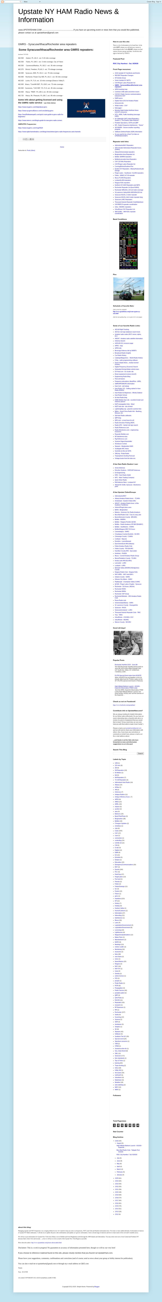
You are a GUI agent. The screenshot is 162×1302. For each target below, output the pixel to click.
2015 (117, 1206)
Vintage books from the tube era (125, 458)
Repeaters (118, 1002)
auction (117, 809)
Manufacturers (119, 939)
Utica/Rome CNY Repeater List (125, 209)
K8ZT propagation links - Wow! (124, 404)
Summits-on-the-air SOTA (123, 451)
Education (118, 862)
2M (116, 768)
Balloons (117, 814)
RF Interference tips (121, 436)
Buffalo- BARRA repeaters (123, 157)
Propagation (119, 988)
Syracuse (118, 1056)
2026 (117, 1141)
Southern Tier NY (120, 1036)
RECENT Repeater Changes (124, 75)
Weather (117, 1082)
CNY (116, 833)
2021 (117, 1189)
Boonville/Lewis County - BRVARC (126, 517)
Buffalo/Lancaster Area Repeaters (126, 159)
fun (116, 889)
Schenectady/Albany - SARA (124, 603)
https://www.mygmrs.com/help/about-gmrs (32, 107)
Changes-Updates (121, 823)
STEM (117, 1046)
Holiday (117, 906)
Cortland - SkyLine (121, 539)
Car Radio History (120, 355)
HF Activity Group (120, 78)
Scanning (118, 1017)
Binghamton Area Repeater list (124, 154)
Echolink (117, 857)
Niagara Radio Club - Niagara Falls (126, 572)
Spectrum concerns (121, 1041)
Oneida (117, 973)
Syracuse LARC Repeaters (123, 199)
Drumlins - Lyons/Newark (123, 541)
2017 (117, 1200)
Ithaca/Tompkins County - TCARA (125, 558)
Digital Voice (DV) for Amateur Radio (126, 101)
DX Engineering (120, 473)
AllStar (117, 787)
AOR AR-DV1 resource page (124, 343)
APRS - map (119, 346)
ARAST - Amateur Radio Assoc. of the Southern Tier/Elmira (127, 504)
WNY (116, 1087)
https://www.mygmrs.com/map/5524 (30, 128)
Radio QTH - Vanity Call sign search (126, 425)
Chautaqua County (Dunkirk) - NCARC (127, 534)
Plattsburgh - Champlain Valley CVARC (127, 582)
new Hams (118, 956)
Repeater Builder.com (122, 434)
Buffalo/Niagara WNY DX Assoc (125, 529)
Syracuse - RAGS (120, 607)
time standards (119, 1058)
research (117, 1005)
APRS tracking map (121, 89)
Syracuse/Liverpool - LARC (123, 610)
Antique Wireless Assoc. (122, 797)
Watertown (118, 1080)
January (119, 1175)
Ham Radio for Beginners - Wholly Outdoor (128, 393)
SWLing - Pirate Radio (122, 453)
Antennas (118, 792)
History (117, 903)
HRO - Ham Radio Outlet (123, 475)
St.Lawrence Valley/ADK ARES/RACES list (128, 192)
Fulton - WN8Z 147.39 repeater (125, 175)
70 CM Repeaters (120, 780)
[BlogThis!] (26, 139)
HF (116, 901)
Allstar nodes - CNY (121, 105)
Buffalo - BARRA (120, 519)
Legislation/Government (122, 927)
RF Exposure (119, 1007)
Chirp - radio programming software (126, 360)
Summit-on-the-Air (121, 1048)
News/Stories (119, 961)
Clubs (117, 831)
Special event (119, 1039)
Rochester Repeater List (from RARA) (127, 187)
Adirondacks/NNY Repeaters (124, 145)
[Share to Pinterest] (33, 139)
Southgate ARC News (122, 448)
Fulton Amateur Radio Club (123, 546)
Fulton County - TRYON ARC (124, 548)
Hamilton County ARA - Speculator (126, 551)
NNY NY (117, 969)
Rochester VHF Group (122, 594)
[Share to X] (28, 139)
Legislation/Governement (123, 925)
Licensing (118, 930)
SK (116, 1029)
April (118, 1166)
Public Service (119, 990)
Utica (116, 1068)
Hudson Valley (119, 908)
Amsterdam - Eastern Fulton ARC (125, 501)
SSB (116, 1044)
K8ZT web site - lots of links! (124, 406)
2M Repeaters (119, 770)
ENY (116, 867)
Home (62, 147)
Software (117, 1034)
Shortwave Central (121, 444)
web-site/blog (119, 1085)
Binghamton (119, 819)
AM (116, 789)
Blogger (96, 1287)
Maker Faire (119, 937)
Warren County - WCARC (123, 622)
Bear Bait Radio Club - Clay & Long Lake (128, 515)
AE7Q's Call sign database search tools (127, 332)
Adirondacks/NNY (120, 496)
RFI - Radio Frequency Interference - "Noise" (129, 125)
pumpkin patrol (119, 993)
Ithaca (117, 920)
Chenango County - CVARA (124, 536)
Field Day (118, 874)
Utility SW (118, 1070)
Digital (117, 850)
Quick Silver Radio (121, 480)
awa (116, 811)
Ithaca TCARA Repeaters (123, 178)
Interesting (118, 915)
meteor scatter (119, 947)
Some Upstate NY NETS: (123, 80)
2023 (117, 1184)
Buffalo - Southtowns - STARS (124, 527)
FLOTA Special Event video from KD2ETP (128, 675)
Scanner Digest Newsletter (123, 441)
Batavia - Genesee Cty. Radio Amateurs (127, 512)
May (118, 1163)
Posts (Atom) (31, 150)
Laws (116, 922)
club (116, 828)
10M (116, 763)
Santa (117, 1014)
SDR (116, 1022)
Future (117, 894)
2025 (117, 1178)
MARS (117, 942)
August (119, 1143)
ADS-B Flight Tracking (122, 329)
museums (118, 952)
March (119, 1169)
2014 (117, 1209)
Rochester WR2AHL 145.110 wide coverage (129, 190)
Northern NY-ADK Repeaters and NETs (127, 185)
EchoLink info (119, 103)
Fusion (117, 891)
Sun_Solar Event (120, 1051)
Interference (119, 918)
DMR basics (119, 98)
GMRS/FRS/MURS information (124, 384)
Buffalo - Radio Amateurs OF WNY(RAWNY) (129, 524)
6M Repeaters (119, 777)
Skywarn (117, 1031)
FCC (116, 872)
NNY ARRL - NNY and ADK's (124, 574)
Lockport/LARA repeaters (123, 180)
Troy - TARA (119, 615)
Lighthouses (119, 932)
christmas (118, 826)
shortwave (118, 1024)
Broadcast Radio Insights (123, 353)
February (120, 1172)
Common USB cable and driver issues (127, 92)
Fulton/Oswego (120, 886)
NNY (116, 966)
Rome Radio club (120, 600)
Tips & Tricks (119, 1060)
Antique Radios (120, 794)
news (116, 959)
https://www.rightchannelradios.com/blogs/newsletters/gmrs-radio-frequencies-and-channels (49, 132)
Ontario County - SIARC (122, 577)
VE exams (118, 1073)
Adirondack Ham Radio (122, 782)
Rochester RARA (120, 589)
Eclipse (117, 860)
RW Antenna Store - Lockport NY (125, 482)
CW (116, 845)
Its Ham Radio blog (121, 397)
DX (116, 855)
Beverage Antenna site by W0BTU (126, 350)
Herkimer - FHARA (121, 553)
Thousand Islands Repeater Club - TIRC (128, 612)
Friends (117, 881)
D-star (117, 848)
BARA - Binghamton (121, 510)
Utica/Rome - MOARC (122, 620)
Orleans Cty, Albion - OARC (123, 579)
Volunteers (118, 1077)
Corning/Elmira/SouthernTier (124, 166)
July (118, 1158)
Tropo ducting (119, 1065)
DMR (116, 852)
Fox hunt (117, 879)
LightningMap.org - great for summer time (128, 409)
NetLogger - (119, 108)
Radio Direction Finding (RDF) (124, 423)
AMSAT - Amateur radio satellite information (129, 338)
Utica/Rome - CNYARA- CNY (124, 617)
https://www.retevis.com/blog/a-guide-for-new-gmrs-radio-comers (40, 120)
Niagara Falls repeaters (122, 183)
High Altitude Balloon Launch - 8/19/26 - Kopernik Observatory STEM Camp (127, 687)
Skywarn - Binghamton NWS (124, 446)
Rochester (118, 1012)
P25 (116, 978)
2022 (117, 1186)
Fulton (117, 884)
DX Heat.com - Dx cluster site (124, 371)
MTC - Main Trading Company (124, 477)
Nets (116, 954)
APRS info (118, 348)
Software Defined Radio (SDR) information (128, 132)
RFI (116, 1010)
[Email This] (24, 139)
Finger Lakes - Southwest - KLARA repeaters (129, 173)
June (118, 1161)
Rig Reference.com (121, 439)
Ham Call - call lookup (122, 386)
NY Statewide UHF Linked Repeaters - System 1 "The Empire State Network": (127, 119)
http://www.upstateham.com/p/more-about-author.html (46, 1243)
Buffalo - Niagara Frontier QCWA (125, 522)
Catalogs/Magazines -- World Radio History (129, 358)
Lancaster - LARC (120, 563)
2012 (117, 1214)
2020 (117, 1192)
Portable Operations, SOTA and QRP (126, 123)
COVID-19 (118, 843)
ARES (117, 802)
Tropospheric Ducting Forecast (125, 456)
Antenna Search (120, 341)
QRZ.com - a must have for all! (124, 420)
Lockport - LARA (120, 565)
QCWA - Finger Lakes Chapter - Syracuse (128, 584)
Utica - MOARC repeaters (123, 207)
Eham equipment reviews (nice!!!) (125, 374)
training (117, 1063)
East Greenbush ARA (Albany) (124, 544)
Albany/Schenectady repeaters (125, 152)
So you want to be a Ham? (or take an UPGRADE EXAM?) (127, 135)
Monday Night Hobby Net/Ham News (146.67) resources (127, 111)
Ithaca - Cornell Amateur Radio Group (127, 556)
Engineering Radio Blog (122, 376)
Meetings (118, 944)
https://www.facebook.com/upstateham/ (124, 705)
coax (116, 835)
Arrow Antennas (120, 468)
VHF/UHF (118, 1075)
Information (118, 913)
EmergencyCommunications (124, 864)
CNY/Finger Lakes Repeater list (125, 83)
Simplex (117, 1027)
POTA (116, 985)
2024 (117, 1181)
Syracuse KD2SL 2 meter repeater (126, 195)
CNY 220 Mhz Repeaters (123, 161)
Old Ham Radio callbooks (123, 415)
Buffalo (117, 821)
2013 (117, 1211)
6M (116, 775)
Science (117, 1019)
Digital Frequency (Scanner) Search (126, 367)
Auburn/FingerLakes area (123, 507)
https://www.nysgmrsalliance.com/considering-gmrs (35, 111)
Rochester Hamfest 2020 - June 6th (126, 665)
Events (117, 869)
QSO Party (118, 998)
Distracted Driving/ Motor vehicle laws (127, 369)
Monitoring (118, 949)
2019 (117, 1195)
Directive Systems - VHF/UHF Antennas (127, 470)
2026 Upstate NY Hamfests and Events (127, 73)
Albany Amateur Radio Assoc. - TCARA (127, 498)
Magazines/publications (122, 935)
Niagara (117, 964)
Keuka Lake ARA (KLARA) (123, 560)
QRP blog (118, 418)
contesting (118, 840)
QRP (116, 995)
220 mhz (117, 765)
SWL (116, 1053)
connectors (118, 838)
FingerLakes (119, 877)
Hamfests (118, 898)
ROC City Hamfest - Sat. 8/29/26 (125, 63)
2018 (117, 1198)
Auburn (117, 806)
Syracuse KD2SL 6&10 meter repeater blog (129, 197)
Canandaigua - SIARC (122, 531)
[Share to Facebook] (31, 139)
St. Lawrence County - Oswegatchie (126, 605)
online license (119, 976)
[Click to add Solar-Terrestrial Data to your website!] (128, 269)
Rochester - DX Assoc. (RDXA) (124, 586)
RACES (117, 1000)
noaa (116, 971)
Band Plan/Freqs (120, 816)
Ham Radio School (121, 395)
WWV (116, 1089)
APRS (117, 799)
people (117, 981)
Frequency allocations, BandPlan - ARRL (128, 381)
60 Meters (118, 773)
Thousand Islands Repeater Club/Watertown (129, 202)
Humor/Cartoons (120, 911)
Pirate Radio (119, 983)
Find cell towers (120, 379)
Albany (117, 785)
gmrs (116, 896)
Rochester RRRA (120, 591)
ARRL (117, 804)
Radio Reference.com (122, 427)
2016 (117, 1203)
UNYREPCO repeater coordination (126, 204)
